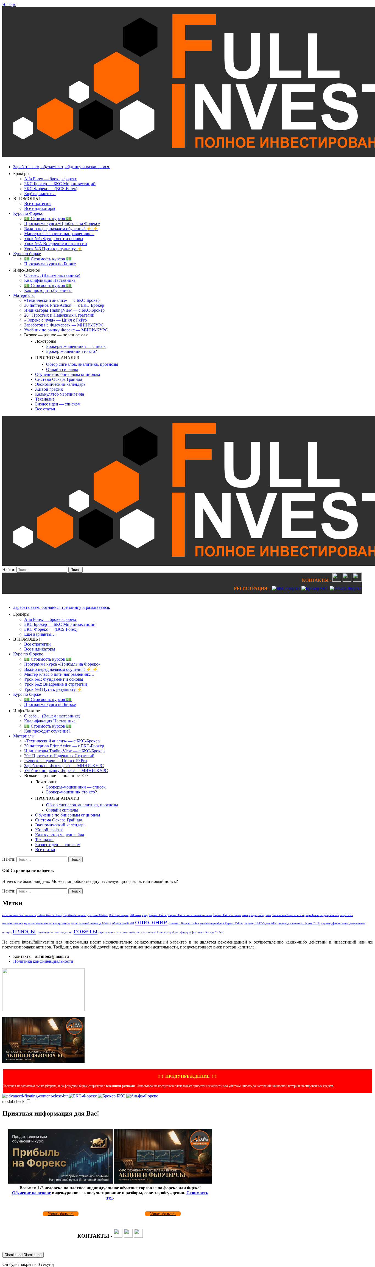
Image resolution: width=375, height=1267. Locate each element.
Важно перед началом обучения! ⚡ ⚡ (61, 228)
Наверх (9, 4)
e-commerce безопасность (19, 915)
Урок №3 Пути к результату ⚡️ (53, 248)
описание (151, 921)
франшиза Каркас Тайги (207, 932)
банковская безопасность (288, 915)
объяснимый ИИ (123, 923)
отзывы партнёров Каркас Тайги (221, 923)
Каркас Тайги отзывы (227, 915)
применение (45, 932)
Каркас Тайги (158, 915)
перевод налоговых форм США (299, 923)
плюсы (24, 930)
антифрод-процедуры (256, 915)
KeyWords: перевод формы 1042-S (85, 915)
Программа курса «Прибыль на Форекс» (62, 223)
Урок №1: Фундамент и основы (53, 238)
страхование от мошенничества (119, 932)
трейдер (174, 932)
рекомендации (63, 932)
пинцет (7, 932)
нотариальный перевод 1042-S (91, 923)
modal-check (13, 1101)
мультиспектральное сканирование (47, 923)
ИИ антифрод (139, 915)
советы (85, 930)
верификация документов (322, 915)
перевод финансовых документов (343, 923)
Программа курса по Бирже (50, 263)
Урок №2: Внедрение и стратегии (55, 243)
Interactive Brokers (49, 915)
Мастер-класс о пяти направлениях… (59, 233)
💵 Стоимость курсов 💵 (48, 218)
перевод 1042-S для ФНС (260, 923)
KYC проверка (118, 915)
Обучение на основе (31, 1192)
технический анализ (154, 932)
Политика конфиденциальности (43, 961)
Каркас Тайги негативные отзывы (190, 915)
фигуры (185, 932)
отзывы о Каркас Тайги (184, 923)
